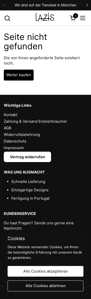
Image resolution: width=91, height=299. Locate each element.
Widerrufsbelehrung (22, 134)
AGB (7, 127)
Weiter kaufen (18, 74)
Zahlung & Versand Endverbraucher (35, 121)
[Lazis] (45, 18)
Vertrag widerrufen (27, 156)
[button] (7, 18)
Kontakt (10, 114)
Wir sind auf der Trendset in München (45, 5)
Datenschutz (15, 141)
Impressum (14, 147)
